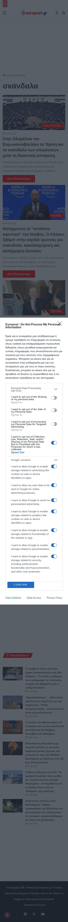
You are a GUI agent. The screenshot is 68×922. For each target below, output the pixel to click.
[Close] (60, 324)
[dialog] (34, 461)
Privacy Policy (54, 597)
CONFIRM (20, 584)
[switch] (54, 398)
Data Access (34, 597)
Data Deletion (13, 597)
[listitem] (34, 389)
